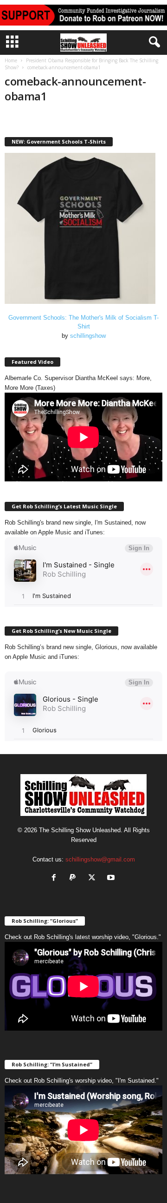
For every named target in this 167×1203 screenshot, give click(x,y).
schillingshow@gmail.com (100, 859)
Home (11, 60)
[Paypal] (74, 878)
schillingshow (88, 335)
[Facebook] (55, 878)
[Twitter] (93, 878)
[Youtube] (112, 878)
